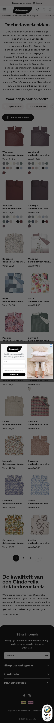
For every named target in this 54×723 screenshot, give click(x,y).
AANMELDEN (14, 374)
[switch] (47, 718)
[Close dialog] (51, 345)
